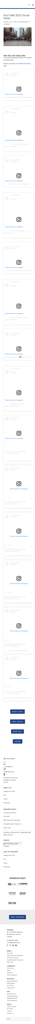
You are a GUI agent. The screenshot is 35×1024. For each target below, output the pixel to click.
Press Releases (23, 22)
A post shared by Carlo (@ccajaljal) (18, 184)
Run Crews (10, 986)
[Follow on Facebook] (7, 945)
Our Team (10, 1009)
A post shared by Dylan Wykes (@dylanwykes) (18, 603)
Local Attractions (12, 1001)
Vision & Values (11, 1007)
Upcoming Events (12, 981)
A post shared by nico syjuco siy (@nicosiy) (19, 461)
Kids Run (10, 835)
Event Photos (17, 722)
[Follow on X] (10, 945)
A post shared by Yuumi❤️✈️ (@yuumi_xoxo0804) (20, 357)
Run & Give (10, 968)
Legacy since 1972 (9, 791)
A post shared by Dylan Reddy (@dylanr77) (19, 270)
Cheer (5, 799)
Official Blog (10, 983)
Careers (9, 1011)
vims (6, 22)
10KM (22, 833)
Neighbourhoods (12, 998)
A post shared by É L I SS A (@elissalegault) (19, 97)
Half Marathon (15, 833)
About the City (11, 994)
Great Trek (7, 828)
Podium (17, 741)
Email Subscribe (17, 917)
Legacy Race (11, 988)
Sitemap (6, 846)
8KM (26, 833)
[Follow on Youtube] (15, 945)
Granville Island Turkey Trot (12, 824)
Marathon (7, 833)
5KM (29, 833)
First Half (7, 816)
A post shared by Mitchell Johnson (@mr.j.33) (18, 555)
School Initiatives (12, 975)
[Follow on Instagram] (12, 945)
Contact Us (10, 1013)
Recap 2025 (17, 731)
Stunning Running (12, 996)
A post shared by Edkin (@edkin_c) (18, 650)
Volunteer (7, 803)
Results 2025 (17, 712)
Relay (5, 835)
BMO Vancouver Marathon (12, 820)
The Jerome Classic (12, 958)
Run (5, 795)
